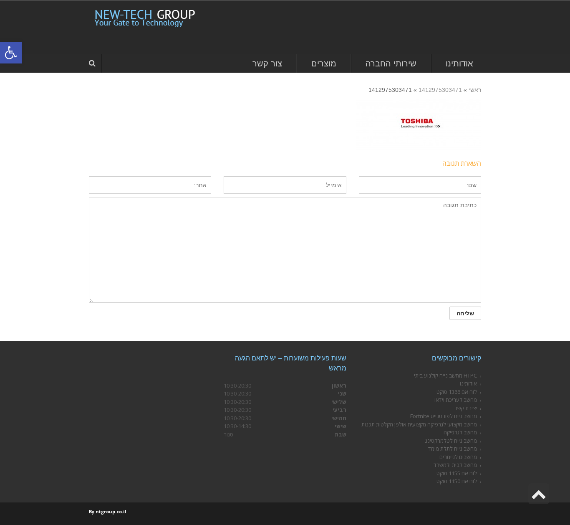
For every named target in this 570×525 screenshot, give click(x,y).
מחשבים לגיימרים (458, 457)
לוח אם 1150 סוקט (456, 481)
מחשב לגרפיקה (460, 432)
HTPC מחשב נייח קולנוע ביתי (445, 375)
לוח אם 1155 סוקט (456, 473)
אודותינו (468, 383)
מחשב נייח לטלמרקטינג (451, 440)
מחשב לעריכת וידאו (455, 399)
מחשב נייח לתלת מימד (452, 448)
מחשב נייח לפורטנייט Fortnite (443, 416)
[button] (11, 52)
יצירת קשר (465, 408)
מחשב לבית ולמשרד (455, 465)
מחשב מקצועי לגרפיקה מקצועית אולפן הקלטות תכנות (419, 424)
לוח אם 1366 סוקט (456, 392)
